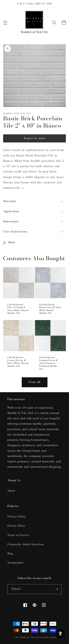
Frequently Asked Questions (25, 544)
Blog (10, 553)
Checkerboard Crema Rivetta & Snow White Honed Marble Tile (18, 361)
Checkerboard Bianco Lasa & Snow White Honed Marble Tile (50, 309)
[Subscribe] (56, 589)
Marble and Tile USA (29, 637)
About (11, 490)
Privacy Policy (16, 516)
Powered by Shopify (47, 637)
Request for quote (34, 138)
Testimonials (15, 562)
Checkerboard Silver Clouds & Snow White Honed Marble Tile (18, 309)
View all (34, 382)
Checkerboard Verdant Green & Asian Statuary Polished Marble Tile (48, 363)
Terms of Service (18, 535)
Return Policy (16, 525)
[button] (5, 22)
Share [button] (11, 242)
